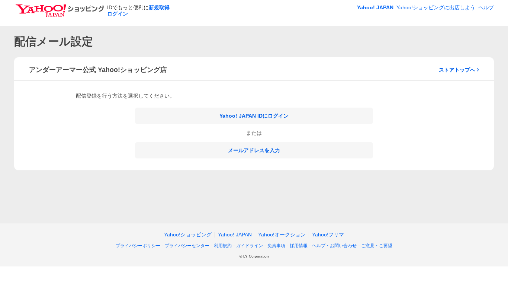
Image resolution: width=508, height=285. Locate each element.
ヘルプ (486, 7)
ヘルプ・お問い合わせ (334, 245)
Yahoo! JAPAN (375, 7)
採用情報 (299, 245)
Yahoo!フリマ (328, 235)
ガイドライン (249, 245)
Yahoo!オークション (282, 235)
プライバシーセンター (187, 245)
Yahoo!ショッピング (188, 235)
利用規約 (223, 245)
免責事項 (276, 245)
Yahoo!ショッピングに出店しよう (435, 7)
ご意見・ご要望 (376, 245)
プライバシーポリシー (138, 245)
